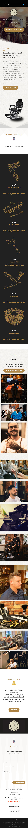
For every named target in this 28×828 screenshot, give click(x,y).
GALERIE (14, 710)
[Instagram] (3, 416)
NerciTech (17, 826)
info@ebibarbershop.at (14, 801)
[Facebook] (3, 412)
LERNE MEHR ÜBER (10, 87)
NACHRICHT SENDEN (19, 782)
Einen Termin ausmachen (14, 370)
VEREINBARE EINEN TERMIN (14, 29)
